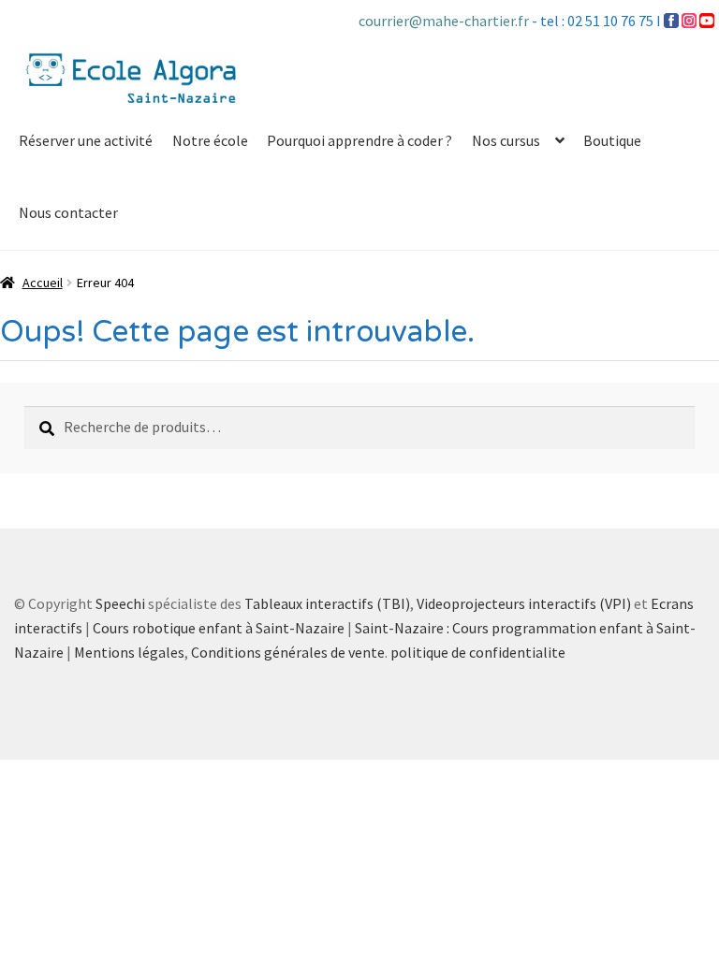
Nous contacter (68, 212)
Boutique (612, 140)
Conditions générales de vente (288, 652)
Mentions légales (129, 652)
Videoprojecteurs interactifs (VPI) (524, 603)
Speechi (120, 603)
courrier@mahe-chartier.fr (445, 20)
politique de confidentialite (477, 652)
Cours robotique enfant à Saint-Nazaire (219, 627)
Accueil (42, 282)
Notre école (210, 140)
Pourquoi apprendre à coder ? (359, 140)
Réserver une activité (86, 140)
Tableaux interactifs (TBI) (327, 603)
